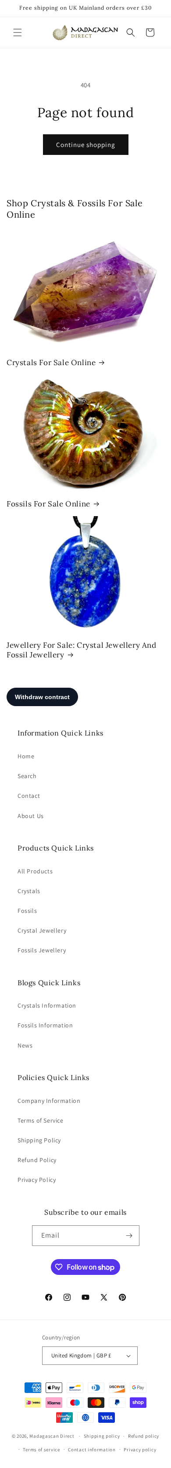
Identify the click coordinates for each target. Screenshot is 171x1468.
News (25, 1045)
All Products (35, 871)
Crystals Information (47, 1005)
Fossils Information (45, 1025)
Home (26, 756)
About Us (31, 816)
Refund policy (143, 1436)
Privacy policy (140, 1449)
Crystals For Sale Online (51, 362)
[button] (17, 32)
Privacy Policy (37, 1180)
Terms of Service (41, 1120)
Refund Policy (37, 1160)
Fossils (27, 911)
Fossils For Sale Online (48, 504)
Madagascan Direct (51, 1436)
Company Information (49, 1101)
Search (27, 776)
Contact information (91, 1449)
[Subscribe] (129, 1235)
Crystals (29, 891)
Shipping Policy (39, 1140)
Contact (29, 796)
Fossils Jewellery (42, 950)
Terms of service (41, 1449)
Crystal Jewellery (42, 930)
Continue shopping (85, 144)
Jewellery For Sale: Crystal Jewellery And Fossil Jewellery (82, 650)
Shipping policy (102, 1436)
